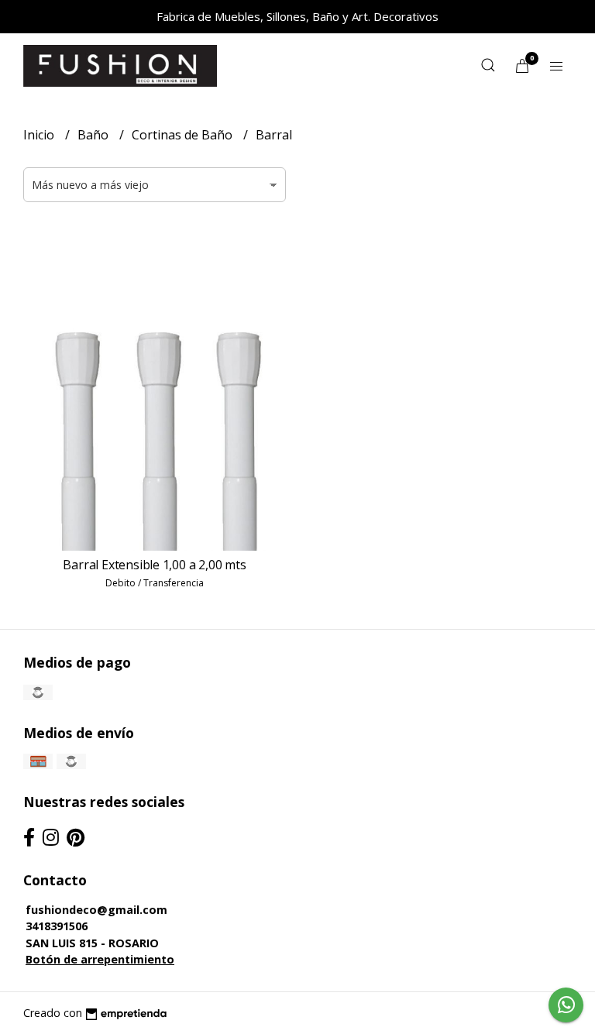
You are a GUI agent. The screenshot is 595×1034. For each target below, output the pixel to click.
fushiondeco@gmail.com (96, 909)
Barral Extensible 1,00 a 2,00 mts (154, 564)
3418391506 (57, 926)
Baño (94, 134)
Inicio (40, 134)
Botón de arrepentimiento (100, 959)
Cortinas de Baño (184, 134)
